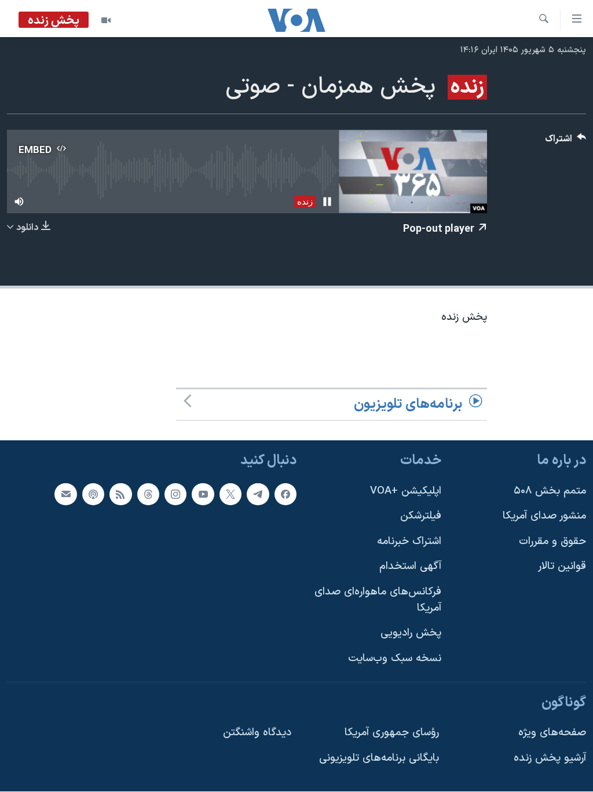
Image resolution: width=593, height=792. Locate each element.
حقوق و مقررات (552, 541)
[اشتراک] (65, 494)
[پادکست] (93, 494)
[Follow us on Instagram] (175, 494)
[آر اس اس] (120, 494)
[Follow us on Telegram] (258, 494)
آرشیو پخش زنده (550, 758)
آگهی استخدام (410, 567)
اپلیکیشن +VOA (405, 491)
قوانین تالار (562, 567)
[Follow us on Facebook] (285, 494)
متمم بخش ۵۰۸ (550, 491)
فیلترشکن (420, 516)
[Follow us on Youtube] (203, 494)
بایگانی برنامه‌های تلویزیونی (379, 758)
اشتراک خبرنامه (409, 541)
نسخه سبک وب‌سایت (394, 658)
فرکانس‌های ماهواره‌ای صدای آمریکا (377, 600)
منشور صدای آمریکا (544, 516)
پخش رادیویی (410, 633)
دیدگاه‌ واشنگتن (257, 733)
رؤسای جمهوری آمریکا (392, 733)
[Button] (566, 142)
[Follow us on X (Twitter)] (230, 494)
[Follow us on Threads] (148, 494)
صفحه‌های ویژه (552, 733)
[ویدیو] (106, 20)
